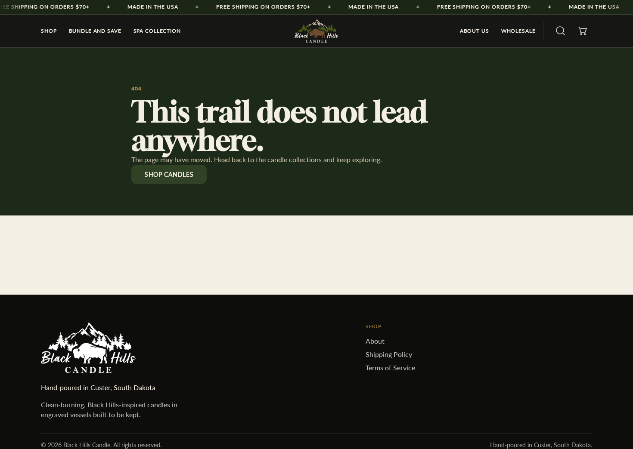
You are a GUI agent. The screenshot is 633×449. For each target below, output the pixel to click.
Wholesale (518, 31)
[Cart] (582, 31)
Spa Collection (157, 31)
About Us (474, 31)
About (375, 341)
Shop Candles (169, 174)
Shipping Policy (389, 354)
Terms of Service (390, 367)
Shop (49, 31)
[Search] (560, 31)
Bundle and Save (95, 31)
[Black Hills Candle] (316, 31)
